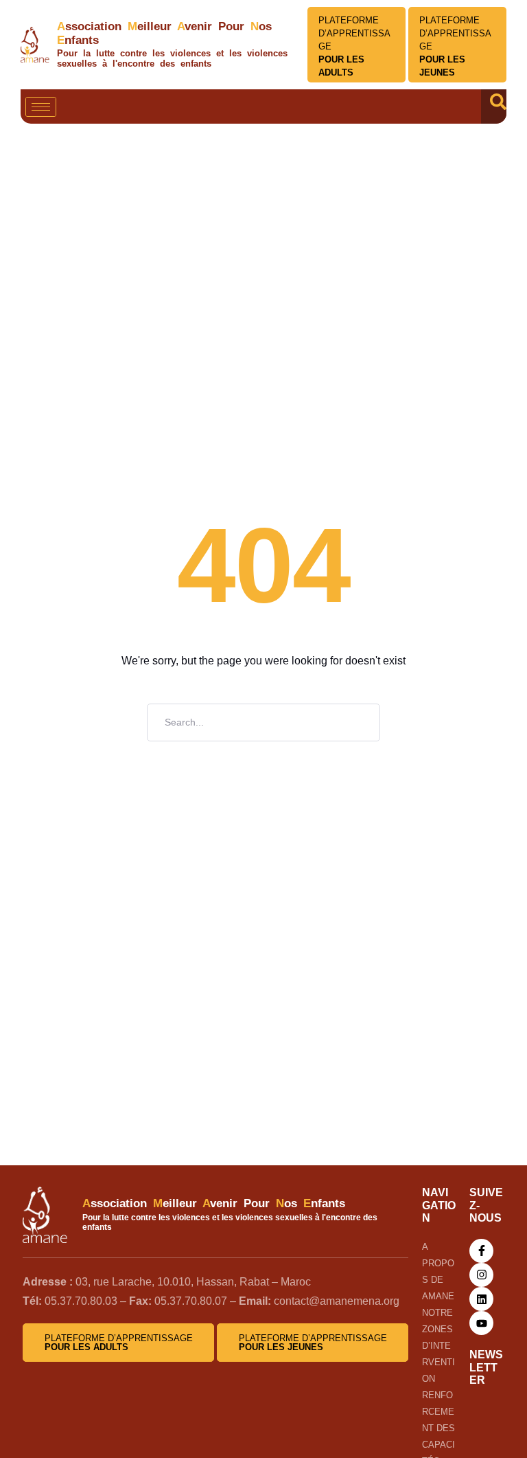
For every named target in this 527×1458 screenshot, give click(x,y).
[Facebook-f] (481, 1251)
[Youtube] (481, 1323)
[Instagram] (481, 1275)
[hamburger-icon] (40, 107)
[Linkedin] (481, 1299)
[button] (498, 106)
